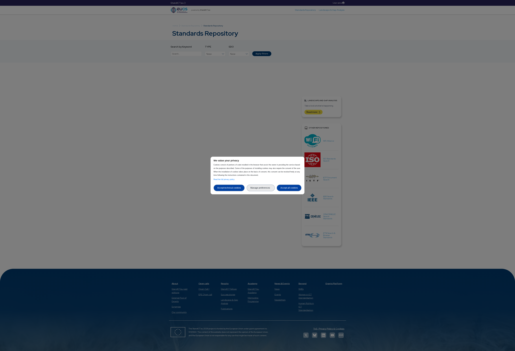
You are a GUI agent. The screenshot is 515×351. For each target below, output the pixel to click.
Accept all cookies (289, 188)
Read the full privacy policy (225, 179)
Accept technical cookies (229, 188)
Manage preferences (260, 188)
